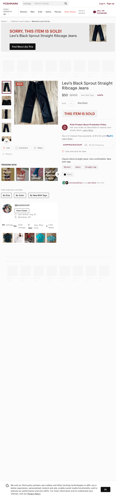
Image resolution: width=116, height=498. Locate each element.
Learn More (67, 138)
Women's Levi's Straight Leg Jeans (41, 21)
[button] (28, 3)
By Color (20, 195)
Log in (102, 3)
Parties (58, 11)
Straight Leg (90, 167)
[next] (6, 141)
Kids (40, 11)
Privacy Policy (33, 493)
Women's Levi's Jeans (20, 21)
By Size (6, 195)
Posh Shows (70, 11)
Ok (105, 489)
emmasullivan (76, 182)
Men (33, 11)
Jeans (77, 167)
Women (23, 11)
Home (48, 11)
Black (69, 174)
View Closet (21, 210)
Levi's (100, 95)
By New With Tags (38, 195)
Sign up (110, 3)
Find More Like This (22, 46)
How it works (82, 12)
